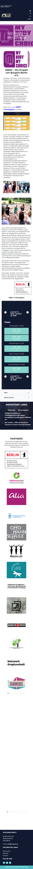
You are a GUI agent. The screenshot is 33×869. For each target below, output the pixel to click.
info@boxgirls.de (12, 844)
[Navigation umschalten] (30, 11)
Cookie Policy (24, 867)
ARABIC (29, 19)
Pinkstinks (11, 410)
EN (30, 13)
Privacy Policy (14, 867)
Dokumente (6, 851)
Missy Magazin (23, 410)
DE (30, 16)
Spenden (6, 853)
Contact (5, 855)
